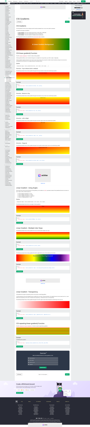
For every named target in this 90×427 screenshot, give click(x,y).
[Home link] (6, 1)
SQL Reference (36, 408)
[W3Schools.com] (16, 402)
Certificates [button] (26, 1)
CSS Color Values (8, 182)
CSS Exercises (7, 156)
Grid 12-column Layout (9, 126)
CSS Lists (6, 30)
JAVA (24, 3)
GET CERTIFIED (38, 401)
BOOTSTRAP (47, 3)
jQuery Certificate (67, 411)
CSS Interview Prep (8, 162)
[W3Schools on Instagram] (81, 7)
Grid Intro (6, 122)
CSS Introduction (8, 7)
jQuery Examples (52, 414)
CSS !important (7, 62)
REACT (51, 3)
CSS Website (7, 159)
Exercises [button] (20, 1)
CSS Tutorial (20, 407)
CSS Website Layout (8, 67)
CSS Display (7, 33)
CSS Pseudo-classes (8, 46)
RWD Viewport (7, 132)
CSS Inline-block (7, 42)
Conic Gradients (8, 80)
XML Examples (52, 413)
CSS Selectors (7, 10)
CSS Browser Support (8, 185)
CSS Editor (7, 152)
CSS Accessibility (8, 66)
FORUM (45, 418)
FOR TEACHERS (48, 401)
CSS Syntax (7, 9)
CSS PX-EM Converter (8, 180)
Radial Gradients (8, 78)
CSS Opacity (7, 48)
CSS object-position (8, 100)
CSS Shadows (7, 82)
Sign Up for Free (19, 392)
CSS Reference (7, 166)
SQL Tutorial (20, 409)
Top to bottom (32, 358)
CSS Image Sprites (8, 53)
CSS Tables (7, 32)
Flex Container (7, 116)
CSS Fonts (6, 27)
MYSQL (55, 3)
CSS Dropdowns (7, 51)
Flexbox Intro (7, 115)
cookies (55, 421)
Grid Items (7, 125)
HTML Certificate (67, 406)
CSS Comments (7, 13)
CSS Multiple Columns (8, 105)
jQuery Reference (36, 414)
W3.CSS (31, 3)
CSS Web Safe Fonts (8, 176)
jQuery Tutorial (20, 414)
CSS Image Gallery (8, 52)
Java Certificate (67, 412)
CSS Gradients (7, 76)
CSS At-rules (7, 172)
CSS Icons (6, 28)
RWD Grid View (7, 133)
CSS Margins (7, 19)
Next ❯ (67, 21)
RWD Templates (7, 139)
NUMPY (74, 3)
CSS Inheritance (7, 60)
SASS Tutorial (7, 146)
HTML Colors (36, 412)
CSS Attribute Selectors (9, 55)
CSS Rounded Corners (8, 71)
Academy (70, 1)
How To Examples (52, 408)
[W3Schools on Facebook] (79, 7)
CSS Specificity (7, 61)
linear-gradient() (23, 55)
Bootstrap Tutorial (20, 411)
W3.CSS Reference (36, 410)
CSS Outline (7, 24)
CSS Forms (7, 56)
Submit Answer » (43, 367)
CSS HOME (7, 6)
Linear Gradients (8, 77)
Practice (78, 1)
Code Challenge (8, 81)
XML (66, 3)
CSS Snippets (7, 153)
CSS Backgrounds (8, 16)
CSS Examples (7, 151)
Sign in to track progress (43, 374)
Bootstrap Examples (51, 411)
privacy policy (59, 421)
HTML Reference (36, 406)
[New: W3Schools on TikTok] (82, 7)
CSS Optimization (8, 65)
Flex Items (7, 117)
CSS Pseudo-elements (8, 47)
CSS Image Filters (8, 96)
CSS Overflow (7, 39)
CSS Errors (7, 14)
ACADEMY (52, 418)
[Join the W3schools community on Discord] (78, 7)
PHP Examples (52, 412)
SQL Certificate (67, 409)
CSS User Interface (8, 106)
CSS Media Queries (8, 111)
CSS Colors (7, 15)
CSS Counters (7, 57)
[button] (37, 1)
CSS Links (6, 29)
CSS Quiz (6, 155)
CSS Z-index (7, 38)
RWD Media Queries (8, 134)
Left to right (32, 360)
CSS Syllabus (7, 160)
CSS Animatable (7, 177)
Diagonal (31, 364)
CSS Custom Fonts (8, 85)
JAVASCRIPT (13, 3)
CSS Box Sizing (7, 110)
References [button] (15, 1)
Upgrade (66, 1)
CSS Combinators (8, 44)
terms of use (51, 421)
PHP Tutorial (20, 412)
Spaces (74, 1)
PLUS (22, 401)
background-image (37, 36)
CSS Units (6, 58)
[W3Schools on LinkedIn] (76, 7)
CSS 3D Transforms (8, 87)
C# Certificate (67, 413)
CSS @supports (7, 127)
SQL (17, 3)
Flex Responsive (7, 119)
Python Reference (36, 409)
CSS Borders (7, 18)
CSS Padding (7, 20)
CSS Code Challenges (8, 157)
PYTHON (20, 3)
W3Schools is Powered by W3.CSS (52, 422)
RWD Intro (7, 131)
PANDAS (78, 3)
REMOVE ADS (43, 183)
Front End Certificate (67, 408)
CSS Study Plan (7, 161)
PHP (27, 3)
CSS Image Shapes (8, 97)
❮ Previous (19, 21)
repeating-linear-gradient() (25, 326)
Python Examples (52, 410)
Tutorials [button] (9, 1)
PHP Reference (36, 411)
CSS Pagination (7, 104)
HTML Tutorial (20, 406)
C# (38, 3)
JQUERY (59, 3)
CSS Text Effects (7, 83)
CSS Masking (7, 101)
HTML (6, 3)
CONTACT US (67, 401)
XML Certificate (67, 414)
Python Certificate (67, 410)
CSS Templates (7, 150)
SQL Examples (52, 409)
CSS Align (6, 43)
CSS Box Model (7, 23)
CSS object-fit (7, 99)
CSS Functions (7, 173)
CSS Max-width (7, 34)
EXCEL (63, 3)
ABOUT (48, 418)
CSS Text (6, 25)
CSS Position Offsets (8, 37)
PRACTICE (58, 401)
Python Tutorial (20, 410)
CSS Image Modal (8, 94)
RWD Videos (7, 137)
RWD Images (7, 136)
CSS (8, 3)
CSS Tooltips (7, 91)
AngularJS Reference (36, 413)
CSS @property (7, 109)
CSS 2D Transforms (8, 86)
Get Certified (61, 1)
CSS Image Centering (8, 95)
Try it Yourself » (19, 89)
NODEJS (82, 3)
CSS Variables (7, 108)
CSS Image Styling (8, 92)
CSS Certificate (7, 143)
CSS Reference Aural (8, 175)
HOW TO (42, 3)
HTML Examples (52, 406)
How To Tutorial (20, 408)
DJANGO (70, 3)
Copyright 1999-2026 (35, 422)
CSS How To (7, 11)
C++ (36, 3)
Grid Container (7, 123)
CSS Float (6, 41)
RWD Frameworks (8, 138)
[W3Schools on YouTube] (75, 7)
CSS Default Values (8, 184)
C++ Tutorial (20, 413)
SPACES (29, 401)
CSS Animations (7, 90)
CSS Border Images (8, 72)
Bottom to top (32, 362)
